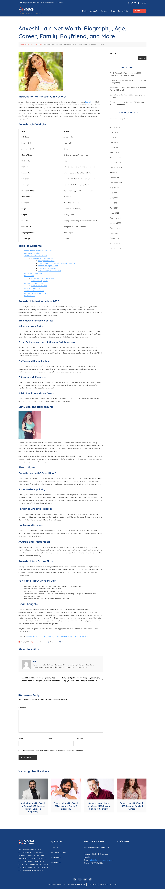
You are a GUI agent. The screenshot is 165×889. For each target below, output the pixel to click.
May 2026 (114, 142)
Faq (116, 884)
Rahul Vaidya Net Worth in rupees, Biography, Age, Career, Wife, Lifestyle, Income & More (81, 679)
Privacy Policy (92, 884)
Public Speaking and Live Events (49, 271)
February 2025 (115, 218)
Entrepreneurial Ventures (47, 268)
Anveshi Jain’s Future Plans (34, 291)
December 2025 (116, 168)
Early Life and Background (33, 273)
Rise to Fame (29, 276)
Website (80, 738)
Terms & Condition (106, 884)
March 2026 (114, 152)
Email (50, 738)
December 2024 (116, 228)
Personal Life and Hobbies (33, 283)
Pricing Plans (56, 862)
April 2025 (114, 208)
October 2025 (115, 178)
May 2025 (114, 203)
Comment (23, 707)
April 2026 (114, 147)
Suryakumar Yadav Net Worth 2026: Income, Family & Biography (127, 103)
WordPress (81, 884)
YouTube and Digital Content (48, 266)
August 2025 (115, 188)
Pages (104, 11)
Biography (53, 642)
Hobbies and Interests (39, 286)
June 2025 (114, 198)
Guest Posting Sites (58, 852)
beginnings (89, 102)
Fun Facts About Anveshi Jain (35, 293)
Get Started (139, 11)
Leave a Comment (40, 642)
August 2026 (115, 127)
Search (113, 53)
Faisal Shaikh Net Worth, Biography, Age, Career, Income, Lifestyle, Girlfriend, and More (57, 637)
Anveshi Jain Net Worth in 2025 (35, 256)
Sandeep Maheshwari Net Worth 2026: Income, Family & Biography (128, 89)
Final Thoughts (29, 296)
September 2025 (116, 183)
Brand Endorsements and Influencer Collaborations (56, 263)
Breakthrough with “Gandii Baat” (42, 278)
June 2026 (114, 137)
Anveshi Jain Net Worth (70, 642)
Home (85, 11)
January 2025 (115, 223)
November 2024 (116, 233)
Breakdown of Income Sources (42, 258)
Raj (34, 661)
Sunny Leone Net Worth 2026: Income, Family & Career (127, 96)
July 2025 (114, 193)
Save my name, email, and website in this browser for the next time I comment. (53, 750)
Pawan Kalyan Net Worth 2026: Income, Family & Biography (128, 81)
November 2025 (116, 173)
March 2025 (114, 213)
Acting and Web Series (46, 261)
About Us (94, 11)
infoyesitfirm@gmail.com (31, 2)
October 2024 (115, 238)
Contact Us (123, 11)
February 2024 (115, 248)
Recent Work (56, 857)
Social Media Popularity (39, 281)
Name (21, 738)
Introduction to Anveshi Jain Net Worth (38, 251)
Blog (113, 11)
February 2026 (115, 157)
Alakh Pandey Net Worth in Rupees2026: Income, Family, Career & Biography (125, 74)
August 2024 (115, 243)
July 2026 (114, 132)
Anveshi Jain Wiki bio (32, 253)
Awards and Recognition (33, 288)
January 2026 (115, 162)
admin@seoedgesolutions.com (101, 860)
